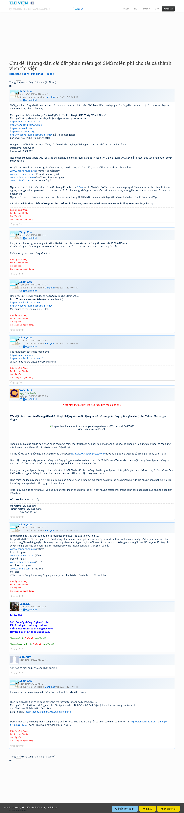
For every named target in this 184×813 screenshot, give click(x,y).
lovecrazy (25, 656)
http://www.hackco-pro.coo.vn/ (88, 453)
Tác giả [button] (125, 8)
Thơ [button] (135, 8)
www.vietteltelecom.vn (22, 174)
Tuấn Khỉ (24, 603)
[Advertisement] (92, 34)
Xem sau (147, 808)
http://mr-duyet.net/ (21, 128)
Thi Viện (18, 3)
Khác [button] (157, 8)
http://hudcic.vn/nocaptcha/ (25, 121)
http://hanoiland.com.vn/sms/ (26, 124)
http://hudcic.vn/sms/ (21, 355)
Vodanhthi (25, 390)
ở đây (80, 187)
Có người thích (28, 99)
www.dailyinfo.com (20, 180)
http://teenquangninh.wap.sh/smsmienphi (48, 711)
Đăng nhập (168, 8)
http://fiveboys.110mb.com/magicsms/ (31, 134)
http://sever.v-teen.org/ (22, 131)
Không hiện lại (168, 808)
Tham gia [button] (145, 8)
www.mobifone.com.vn (22, 177)
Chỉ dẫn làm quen (124, 808)
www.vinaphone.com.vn (23, 170)
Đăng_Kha (25, 91)
